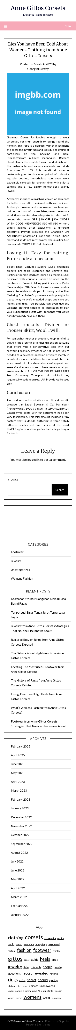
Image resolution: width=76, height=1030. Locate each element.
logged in (33, 459)
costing (60, 938)
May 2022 (17, 879)
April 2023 (18, 781)
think (24, 986)
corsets (34, 937)
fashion (24, 950)
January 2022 (20, 914)
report (27, 973)
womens (33, 997)
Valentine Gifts (45, 991)
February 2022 (20, 905)
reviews (54, 973)
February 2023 (20, 799)
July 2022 (17, 861)
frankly (56, 950)
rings (13, 979)
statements (14, 986)
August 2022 (19, 852)
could (11, 944)
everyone (29, 944)
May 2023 (17, 773)
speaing (53, 980)
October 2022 (20, 835)
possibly (58, 967)
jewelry (15, 966)
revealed (41, 973)
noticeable (36, 967)
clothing (15, 937)
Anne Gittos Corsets (38, 8)
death (19, 944)
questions (14, 973)
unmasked (31, 990)
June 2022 (17, 870)
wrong (46, 997)
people (47, 967)
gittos (15, 958)
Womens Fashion (22, 578)
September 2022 (21, 844)
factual (11, 950)
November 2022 (21, 826)
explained (54, 944)
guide (34, 959)
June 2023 (17, 764)
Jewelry (16, 561)
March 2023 (19, 790)
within (19, 998)
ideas (55, 959)
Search (13, 479)
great (26, 960)
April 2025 (18, 755)
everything (41, 944)
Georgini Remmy (38, 68)
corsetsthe (50, 938)
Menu (68, 26)
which (11, 997)
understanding (16, 990)
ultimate (33, 985)
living (26, 967)
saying (22, 980)
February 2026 (20, 746)
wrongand (57, 998)
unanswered (47, 985)
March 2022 (19, 897)
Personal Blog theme (38, 1024)
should (43, 980)
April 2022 (18, 888)
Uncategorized (20, 569)
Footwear (17, 552)
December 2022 (21, 817)
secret (31, 980)
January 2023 (20, 808)
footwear (42, 950)
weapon (58, 991)
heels (45, 959)
